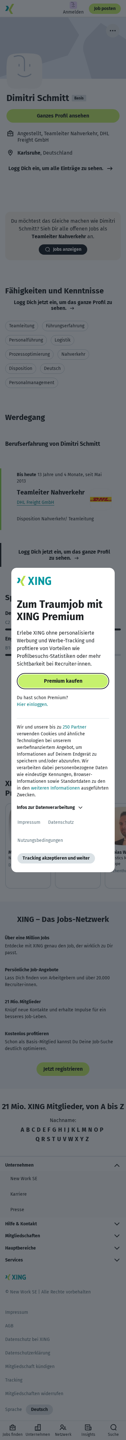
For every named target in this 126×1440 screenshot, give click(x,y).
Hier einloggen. (32, 704)
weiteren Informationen (55, 788)
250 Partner (74, 727)
